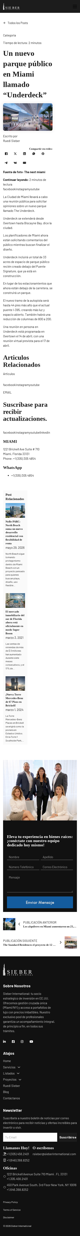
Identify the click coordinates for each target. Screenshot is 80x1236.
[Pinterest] (43, 154)
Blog (6, 1092)
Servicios (9, 1067)
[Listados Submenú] (18, 1073)
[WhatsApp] (34, 154)
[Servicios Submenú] (19, 1067)
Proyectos (9, 1079)
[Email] (25, 163)
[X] (15, 154)
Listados (9, 1073)
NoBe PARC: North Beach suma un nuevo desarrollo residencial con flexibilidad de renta (14, 532)
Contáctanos (11, 1098)
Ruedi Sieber (11, 1086)
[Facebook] (6, 154)
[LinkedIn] (25, 154)
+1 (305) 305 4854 (24, 458)
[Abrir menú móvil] (75, 6)
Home (7, 1061)
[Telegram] (6, 163)
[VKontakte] (15, 163)
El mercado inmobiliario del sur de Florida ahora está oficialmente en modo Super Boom (15, 622)
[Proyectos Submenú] (20, 1079)
